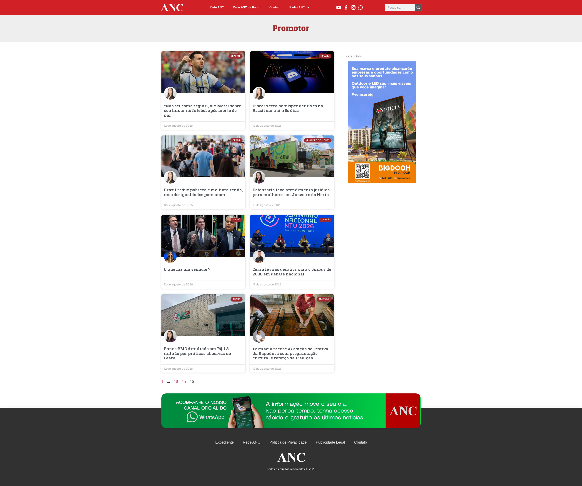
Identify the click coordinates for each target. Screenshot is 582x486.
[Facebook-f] (346, 7)
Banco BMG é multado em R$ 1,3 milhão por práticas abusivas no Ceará (197, 353)
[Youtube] (338, 7)
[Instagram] (353, 7)
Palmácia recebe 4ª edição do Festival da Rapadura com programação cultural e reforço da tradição (291, 354)
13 (176, 381)
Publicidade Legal (330, 442)
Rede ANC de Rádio (246, 7)
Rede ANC (217, 7)
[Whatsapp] (360, 7)
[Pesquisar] (418, 7)
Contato (274, 7)
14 (184, 381)
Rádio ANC (297, 7)
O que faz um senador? (187, 270)
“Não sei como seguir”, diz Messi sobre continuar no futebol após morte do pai (202, 111)
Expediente (224, 442)
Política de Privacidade (288, 442)
